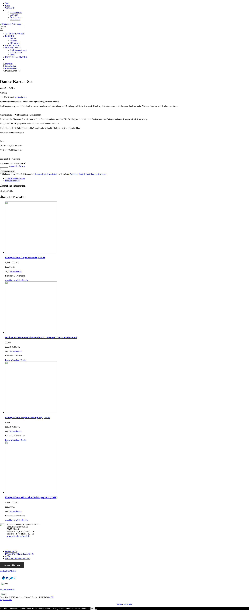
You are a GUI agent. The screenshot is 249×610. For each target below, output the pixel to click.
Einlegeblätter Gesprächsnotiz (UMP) (25, 257)
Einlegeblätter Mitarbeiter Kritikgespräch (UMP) (31, 497)
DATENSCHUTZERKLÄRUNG (19, 554)
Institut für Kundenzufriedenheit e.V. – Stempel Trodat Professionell (41, 337)
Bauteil (82, 174)
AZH (51, 597)
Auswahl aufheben (17, 166)
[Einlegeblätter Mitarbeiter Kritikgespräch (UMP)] (127, 467)
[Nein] (96, 609)
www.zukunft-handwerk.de (18, 536)
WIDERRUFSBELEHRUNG (17, 558)
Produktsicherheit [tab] (12, 181)
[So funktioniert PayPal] (8, 579)
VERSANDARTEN (7, 589)
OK (92, 609)
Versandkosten (21, 97)
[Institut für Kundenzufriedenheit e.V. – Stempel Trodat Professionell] (127, 307)
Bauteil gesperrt (92, 174)
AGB (7, 556)
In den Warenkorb (7, 172)
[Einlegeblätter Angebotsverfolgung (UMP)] (127, 387)
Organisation (52, 174)
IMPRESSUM (11, 551)
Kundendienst (40, 174)
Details (25, 280)
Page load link (6, 599)
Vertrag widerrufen (12, 565)
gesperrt (103, 174)
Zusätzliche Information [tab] (15, 178)
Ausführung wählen (13, 280)
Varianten (4, 163)
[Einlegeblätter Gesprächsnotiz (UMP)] (127, 227)
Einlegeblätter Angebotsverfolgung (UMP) (27, 417)
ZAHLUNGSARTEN (8, 571)
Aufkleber (74, 174)
